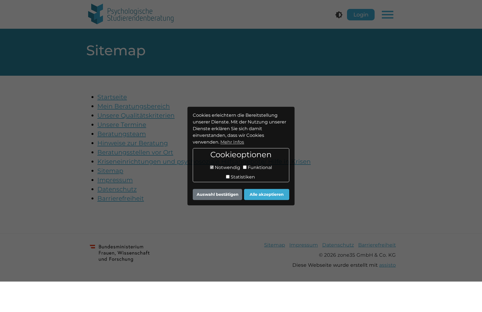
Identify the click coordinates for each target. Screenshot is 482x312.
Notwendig (227, 167)
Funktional (259, 167)
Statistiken (242, 177)
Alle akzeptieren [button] (267, 194)
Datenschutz (338, 245)
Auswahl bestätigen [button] (217, 194)
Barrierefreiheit (377, 245)
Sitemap (274, 245)
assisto (387, 265)
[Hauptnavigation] (387, 14)
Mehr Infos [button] (232, 142)
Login (360, 14)
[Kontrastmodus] (338, 15)
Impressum (303, 245)
